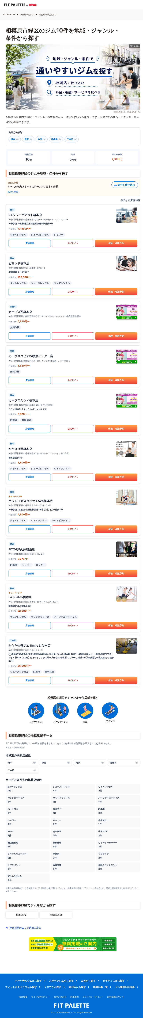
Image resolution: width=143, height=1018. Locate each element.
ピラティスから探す (114, 980)
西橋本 (56, 139)
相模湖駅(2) (56, 914)
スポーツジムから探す (61, 980)
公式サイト (73, 243)
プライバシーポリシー (92, 997)
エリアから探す (52, 987)
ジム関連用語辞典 (125, 987)
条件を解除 (13, 191)
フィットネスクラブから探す (21, 987)
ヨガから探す (88, 980)
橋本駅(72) (21, 914)
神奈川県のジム (27, 14)
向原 (41, 139)
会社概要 (23, 997)
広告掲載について (115, 997)
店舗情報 (29, 243)
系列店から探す (77, 987)
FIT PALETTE (9, 14)
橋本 (14, 139)
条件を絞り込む (126, 184)
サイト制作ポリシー (40, 997)
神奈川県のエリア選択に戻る (25, 928)
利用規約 (74, 997)
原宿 (28, 139)
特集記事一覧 (100, 987)
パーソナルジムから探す (28, 980)
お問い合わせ (60, 997)
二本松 (71, 139)
